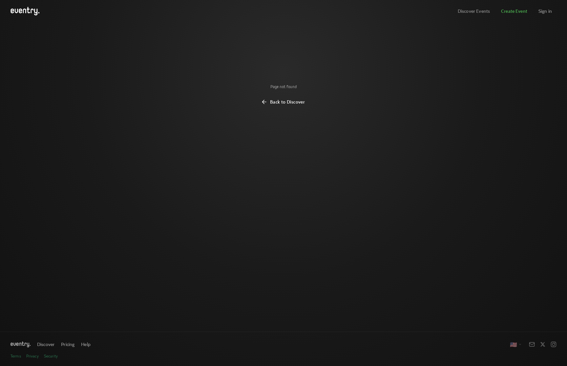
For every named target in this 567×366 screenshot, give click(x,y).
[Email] (532, 344)
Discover (45, 344)
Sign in (545, 11)
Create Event (514, 11)
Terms (15, 356)
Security (51, 356)
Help (86, 344)
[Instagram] (553, 344)
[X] (542, 344)
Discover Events (474, 11)
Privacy (32, 356)
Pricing (67, 344)
